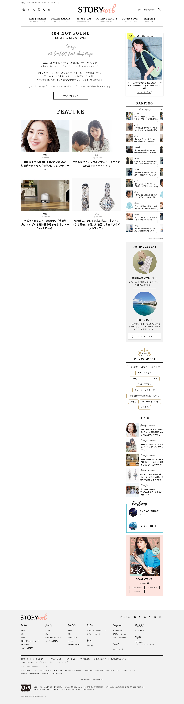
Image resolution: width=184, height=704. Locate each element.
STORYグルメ (72, 637)
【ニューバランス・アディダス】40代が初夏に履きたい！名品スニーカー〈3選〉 (145, 141)
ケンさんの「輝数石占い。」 (96, 630)
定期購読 (137, 591)
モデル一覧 (24, 659)
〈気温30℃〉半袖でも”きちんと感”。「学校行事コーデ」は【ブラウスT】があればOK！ (146, 175)
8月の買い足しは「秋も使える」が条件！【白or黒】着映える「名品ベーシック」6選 (146, 164)
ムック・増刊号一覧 (119, 637)
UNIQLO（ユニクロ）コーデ (144, 379)
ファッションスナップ (145, 390)
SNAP (23, 637)
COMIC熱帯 (99, 670)
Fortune (90, 625)
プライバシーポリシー (46, 662)
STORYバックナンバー (120, 634)
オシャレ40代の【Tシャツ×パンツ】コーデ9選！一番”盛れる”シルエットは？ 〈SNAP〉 (146, 119)
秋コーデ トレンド (150, 402)
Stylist (138, 637)
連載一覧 (90, 646)
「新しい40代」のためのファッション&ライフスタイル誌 (40, 3)
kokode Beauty (34, 673)
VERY (35, 670)
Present (116, 644)
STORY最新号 (117, 630)
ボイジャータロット (148, 526)
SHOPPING (25, 644)
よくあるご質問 (38, 659)
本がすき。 (133, 670)
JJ (21, 670)
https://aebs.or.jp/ (88, 689)
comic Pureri (110, 670)
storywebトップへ (71, 96)
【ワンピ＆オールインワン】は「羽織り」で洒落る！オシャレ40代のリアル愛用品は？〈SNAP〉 (145, 186)
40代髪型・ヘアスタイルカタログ (144, 367)
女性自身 (78, 670)
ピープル (71, 641)
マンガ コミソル (122, 670)
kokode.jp (24, 673)
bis (61, 670)
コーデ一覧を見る (144, 92)
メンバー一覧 (139, 630)
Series (89, 641)
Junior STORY (144, 384)
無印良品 (145, 407)
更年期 (133, 402)
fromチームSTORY (27, 648)
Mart (49, 670)
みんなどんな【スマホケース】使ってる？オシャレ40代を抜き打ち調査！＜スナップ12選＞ (145, 130)
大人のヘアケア (145, 373)
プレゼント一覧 (118, 649)
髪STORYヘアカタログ (53, 637)
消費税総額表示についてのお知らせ (92, 679)
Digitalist (139, 625)
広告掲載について (100, 659)
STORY (42, 670)
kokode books (46, 673)
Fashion (24, 625)
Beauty (48, 625)
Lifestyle (71, 625)
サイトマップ (63, 662)
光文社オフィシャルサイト (120, 659)
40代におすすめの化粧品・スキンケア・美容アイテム (146, 396)
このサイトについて (27, 662)
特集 (22, 634)
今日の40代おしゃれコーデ (30, 641)
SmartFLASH (88, 670)
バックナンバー (152, 587)
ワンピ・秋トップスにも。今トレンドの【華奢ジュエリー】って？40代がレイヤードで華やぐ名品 (145, 220)
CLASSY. (28, 670)
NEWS (23, 630)
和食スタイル (69, 670)
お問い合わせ (70, 659)
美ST (55, 670)
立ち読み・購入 (137, 587)
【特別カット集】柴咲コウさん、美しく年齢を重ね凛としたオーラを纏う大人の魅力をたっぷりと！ (145, 231)
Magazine (117, 625)
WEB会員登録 (85, 659)
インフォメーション (55, 659)
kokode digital (57, 673)
